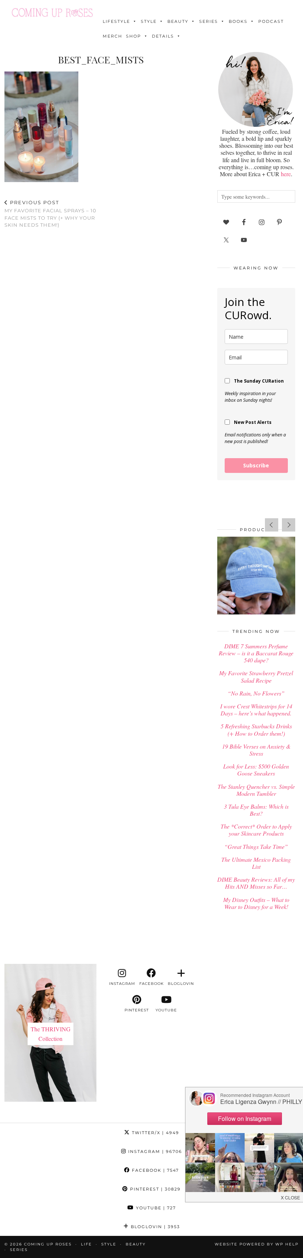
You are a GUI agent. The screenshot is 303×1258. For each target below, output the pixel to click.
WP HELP (287, 1244)
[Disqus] (101, 330)
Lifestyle (116, 21)
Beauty (177, 21)
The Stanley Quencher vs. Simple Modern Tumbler (256, 790)
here (286, 174)
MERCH (112, 36)
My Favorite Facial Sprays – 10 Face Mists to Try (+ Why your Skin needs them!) (50, 213)
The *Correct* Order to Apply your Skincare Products (256, 829)
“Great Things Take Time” (256, 846)
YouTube (155, 1207)
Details (163, 36)
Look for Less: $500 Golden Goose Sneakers (256, 769)
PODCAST (271, 21)
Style (149, 21)
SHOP (133, 36)
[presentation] (271, 525)
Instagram (154, 1151)
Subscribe (256, 465)
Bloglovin (154, 1226)
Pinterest (154, 1189)
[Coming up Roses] (52, 12)
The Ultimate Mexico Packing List (256, 862)
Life (86, 1244)
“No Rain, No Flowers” (256, 693)
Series (208, 21)
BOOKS (238, 21)
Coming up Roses (48, 1244)
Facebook (154, 1170)
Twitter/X (154, 1132)
